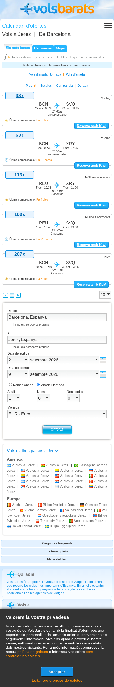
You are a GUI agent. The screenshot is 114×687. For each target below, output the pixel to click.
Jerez (22, 505)
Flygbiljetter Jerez (67, 526)
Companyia (64, 86)
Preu (29, 86)
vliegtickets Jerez (64, 515)
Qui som (25, 574)
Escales (46, 86)
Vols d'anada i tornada (45, 74)
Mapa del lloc (57, 559)
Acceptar (57, 671)
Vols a (16, 34)
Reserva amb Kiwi (91, 126)
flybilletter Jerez (59, 505)
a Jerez (23, 465)
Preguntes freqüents (57, 543)
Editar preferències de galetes (57, 680)
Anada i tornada (52, 385)
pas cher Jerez (78, 510)
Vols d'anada (75, 74)
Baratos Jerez (39, 510)
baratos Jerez (88, 521)
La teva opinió (57, 551)
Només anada (23, 385)
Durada (82, 86)
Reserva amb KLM (91, 284)
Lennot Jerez (26, 526)
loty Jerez (52, 521)
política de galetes (32, 651)
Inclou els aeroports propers (31, 324)
